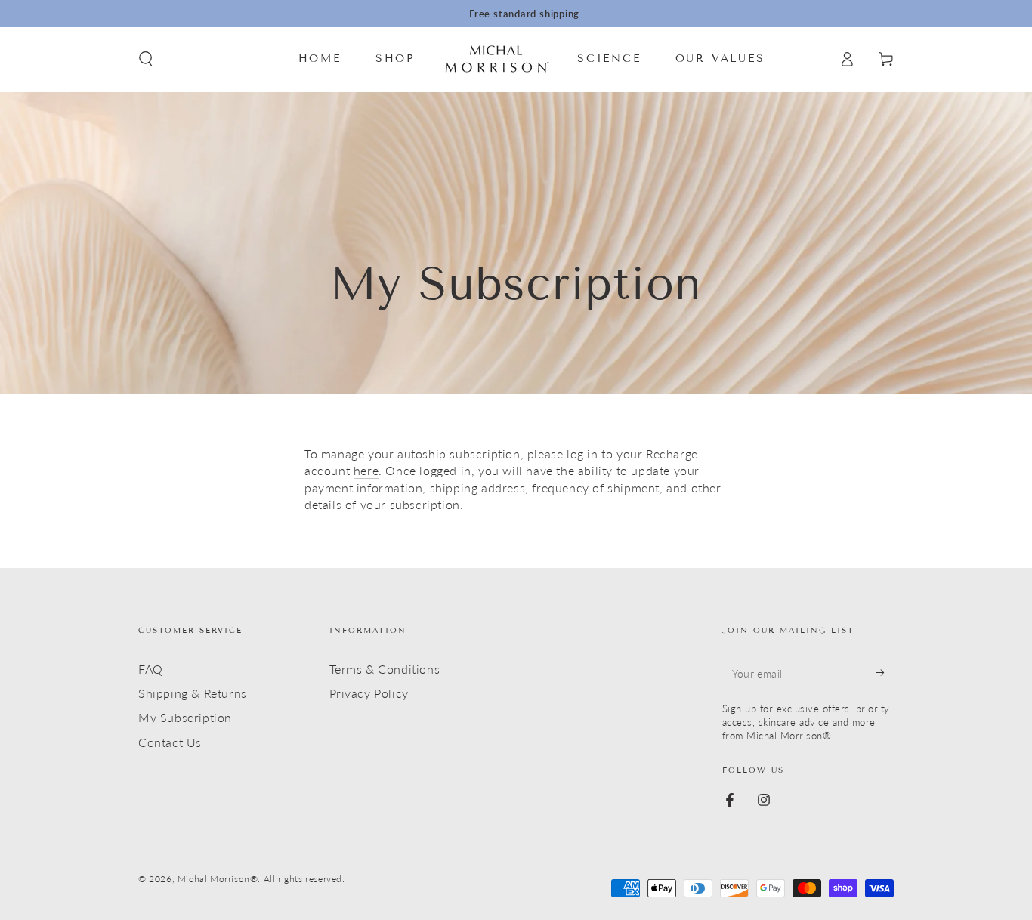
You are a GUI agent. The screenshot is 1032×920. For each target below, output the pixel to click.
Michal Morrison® (218, 878)
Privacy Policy (369, 693)
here (366, 470)
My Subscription (185, 717)
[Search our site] (145, 59)
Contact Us (170, 742)
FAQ (150, 669)
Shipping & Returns (192, 693)
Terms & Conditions (384, 669)
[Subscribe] (885, 673)
